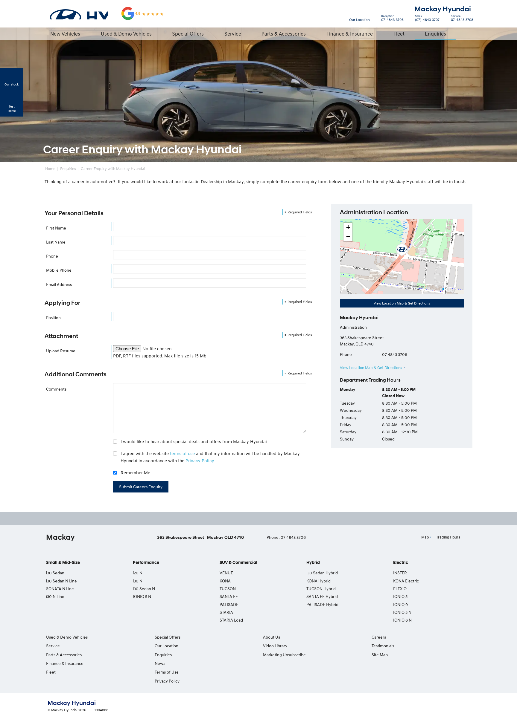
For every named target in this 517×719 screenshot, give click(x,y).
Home (50, 168)
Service (232, 33)
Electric (400, 562)
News (160, 663)
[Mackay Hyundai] (78, 13)
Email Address (59, 284)
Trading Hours (448, 537)
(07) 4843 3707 (427, 19)
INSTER (400, 572)
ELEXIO (400, 588)
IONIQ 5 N (142, 596)
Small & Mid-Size (63, 562)
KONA (225, 580)
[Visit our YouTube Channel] (260, 518)
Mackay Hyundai (442, 9)
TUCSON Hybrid (321, 588)
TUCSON (228, 588)
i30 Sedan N (144, 588)
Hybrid (313, 562)
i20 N (137, 572)
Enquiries (435, 33)
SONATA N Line (60, 588)
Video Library (275, 645)
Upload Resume (60, 350)
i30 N (137, 580)
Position (53, 317)
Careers (379, 637)
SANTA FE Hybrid (322, 596)
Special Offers (188, 33)
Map (425, 537)
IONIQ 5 (400, 596)
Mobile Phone (59, 270)
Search (466, 33)
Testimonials (383, 645)
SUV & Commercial (238, 562)
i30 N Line (55, 596)
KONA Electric (406, 580)
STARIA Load (231, 619)
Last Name (56, 241)
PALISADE (229, 604)
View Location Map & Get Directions (402, 303)
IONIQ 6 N (402, 619)
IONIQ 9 (400, 604)
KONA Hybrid (318, 580)
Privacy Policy (199, 460)
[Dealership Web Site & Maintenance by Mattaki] (458, 706)
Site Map (380, 654)
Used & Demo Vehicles (126, 33)
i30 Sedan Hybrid (322, 572)
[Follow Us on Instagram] (244, 518)
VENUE (226, 572)
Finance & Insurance (349, 33)
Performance (146, 562)
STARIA (226, 612)
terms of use (182, 453)
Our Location (359, 19)
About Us (271, 637)
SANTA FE (229, 596)
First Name (56, 227)
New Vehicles (65, 33)
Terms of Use (167, 671)
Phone (52, 255)
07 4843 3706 (392, 19)
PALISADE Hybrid (322, 604)
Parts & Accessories (283, 33)
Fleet (399, 33)
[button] (402, 250)
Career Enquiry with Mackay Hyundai (113, 168)
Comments (56, 388)
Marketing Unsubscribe (284, 654)
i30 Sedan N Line (61, 580)
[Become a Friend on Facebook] (276, 518)
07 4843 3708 (462, 19)
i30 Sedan (55, 572)
